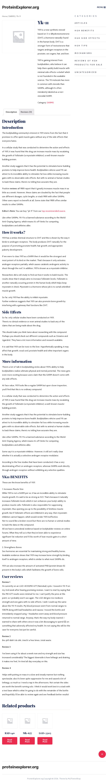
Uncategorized (86, 72)
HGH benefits (84, 30)
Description (11, 112)
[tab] (11, 112)
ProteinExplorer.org (20, 7)
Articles (81, 23)
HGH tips (81, 46)
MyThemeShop (74, 779)
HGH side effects (87, 38)
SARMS (12, 16)
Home (4, 16)
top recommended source (53, 211)
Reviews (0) (26, 112)
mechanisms (83, 53)
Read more (9, 741)
